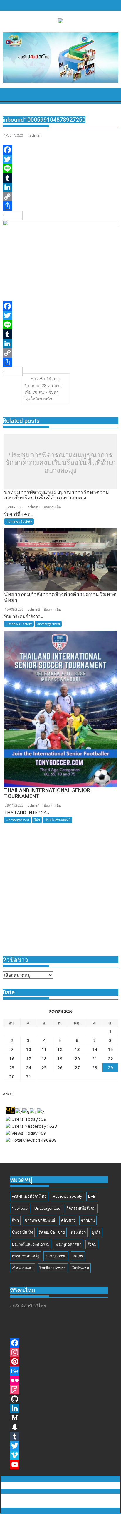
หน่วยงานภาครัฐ (25, 1256)
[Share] (60, 206)
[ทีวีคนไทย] (8, 96)
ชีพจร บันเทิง (22, 1232)
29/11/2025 (14, 805)
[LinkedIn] (60, 187)
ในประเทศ (80, 1268)
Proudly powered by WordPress (36, 1497)
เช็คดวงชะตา (22, 1268)
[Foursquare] (60, 1389)
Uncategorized (48, 624)
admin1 (36, 135)
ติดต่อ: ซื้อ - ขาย (52, 1232)
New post (20, 1208)
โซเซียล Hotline (52, 1268)
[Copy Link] (60, 196)
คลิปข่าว (68, 1220)
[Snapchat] (60, 1427)
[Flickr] (60, 1380)
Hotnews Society (19, 521)
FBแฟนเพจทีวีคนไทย (29, 1196)
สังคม (92, 1244)
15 (110, 1049)
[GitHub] (60, 1399)
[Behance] (60, 1371)
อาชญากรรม (56, 1256)
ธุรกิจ (96, 1232)
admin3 (34, 506)
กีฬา (37, 820)
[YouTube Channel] (60, 1464)
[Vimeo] (60, 1455)
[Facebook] (60, 150)
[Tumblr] (60, 178)
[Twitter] (60, 159)
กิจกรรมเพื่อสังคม (81, 1208)
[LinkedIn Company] (60, 1408)
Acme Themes (60, 1504)
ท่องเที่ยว (78, 1232)
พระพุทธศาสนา (68, 1244)
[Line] (60, 168)
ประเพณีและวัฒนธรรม (31, 1244)
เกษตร (78, 1256)
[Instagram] (60, 1352)
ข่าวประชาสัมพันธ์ (57, 820)
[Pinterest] (60, 1361)
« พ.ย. (8, 1093)
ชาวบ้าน (88, 1220)
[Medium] (60, 1417)
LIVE (91, 1196)
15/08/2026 (14, 506)
